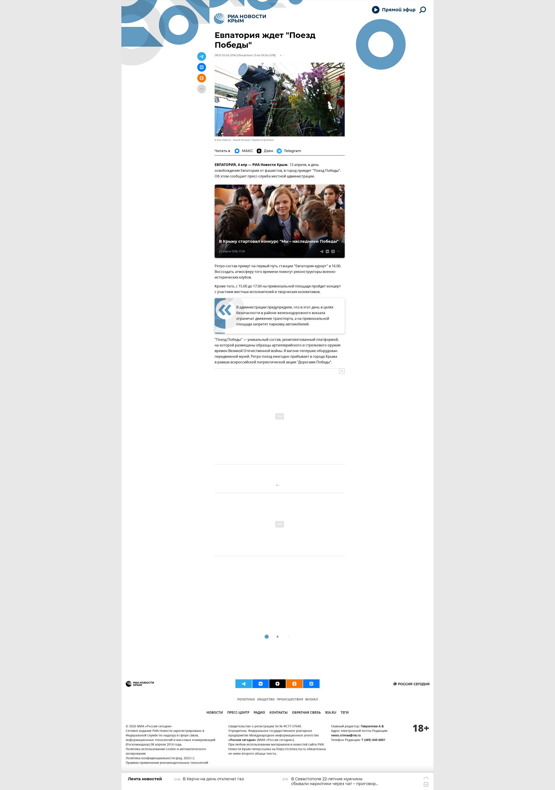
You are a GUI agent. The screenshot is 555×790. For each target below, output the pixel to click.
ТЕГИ (345, 713)
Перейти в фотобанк (263, 140)
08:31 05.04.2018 (225, 55)
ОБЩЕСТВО (266, 699)
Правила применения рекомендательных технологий (167, 762)
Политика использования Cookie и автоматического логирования (166, 751)
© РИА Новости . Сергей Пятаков (232, 140)
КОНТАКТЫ (278, 713)
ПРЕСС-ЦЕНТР (238, 713)
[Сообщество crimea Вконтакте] (260, 683)
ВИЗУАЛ (311, 699)
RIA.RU (330, 713)
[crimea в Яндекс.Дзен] (277, 683)
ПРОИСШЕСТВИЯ (290, 699)
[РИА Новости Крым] (240, 18)
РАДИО (259, 713)
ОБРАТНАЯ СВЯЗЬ (306, 713)
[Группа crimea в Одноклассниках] (294, 683)
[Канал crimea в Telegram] (243, 683)
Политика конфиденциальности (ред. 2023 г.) (160, 758)
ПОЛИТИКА (246, 699)
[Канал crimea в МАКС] (311, 683)
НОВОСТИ (214, 713)
